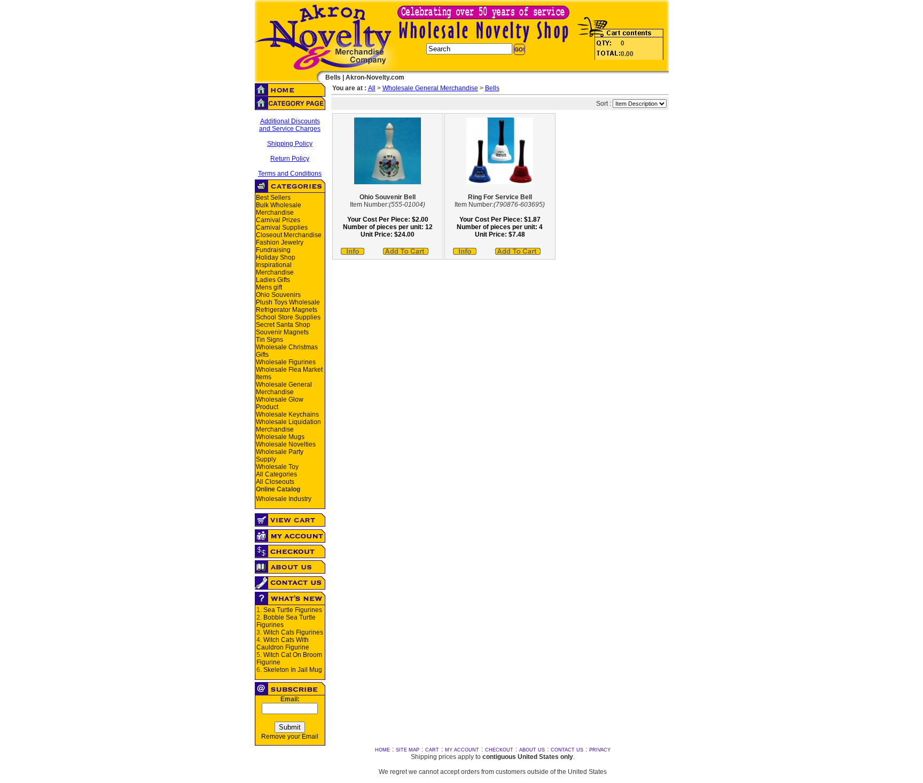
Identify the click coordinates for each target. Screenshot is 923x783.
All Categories (276, 474)
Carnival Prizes (278, 220)
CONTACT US (567, 750)
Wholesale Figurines (286, 362)
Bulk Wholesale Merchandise (278, 208)
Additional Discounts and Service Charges (289, 125)
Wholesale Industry (283, 499)
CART (432, 750)
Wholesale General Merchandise (284, 388)
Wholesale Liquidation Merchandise (288, 425)
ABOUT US (532, 750)
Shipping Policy (289, 143)
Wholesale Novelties (286, 444)
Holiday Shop (275, 257)
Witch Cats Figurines (293, 632)
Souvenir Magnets (282, 332)
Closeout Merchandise (289, 235)
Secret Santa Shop (283, 324)
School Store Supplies (288, 317)
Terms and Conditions (290, 173)
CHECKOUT (499, 750)
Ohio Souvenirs (278, 295)
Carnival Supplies (282, 227)
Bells (492, 88)
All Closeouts (275, 482)
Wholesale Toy (277, 467)
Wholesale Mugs (280, 437)
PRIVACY (600, 750)
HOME (382, 750)
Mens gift (269, 287)
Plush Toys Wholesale (288, 302)
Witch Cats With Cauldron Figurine (282, 643)
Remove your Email (289, 736)
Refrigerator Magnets (286, 310)
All (372, 88)
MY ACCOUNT (462, 750)
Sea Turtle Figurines (292, 610)
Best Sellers (273, 197)
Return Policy (289, 158)
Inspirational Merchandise (275, 268)
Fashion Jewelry (279, 242)
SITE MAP (407, 750)
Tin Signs (269, 339)
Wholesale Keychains (287, 414)
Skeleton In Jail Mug (292, 670)
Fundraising (273, 250)
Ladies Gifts (273, 280)
